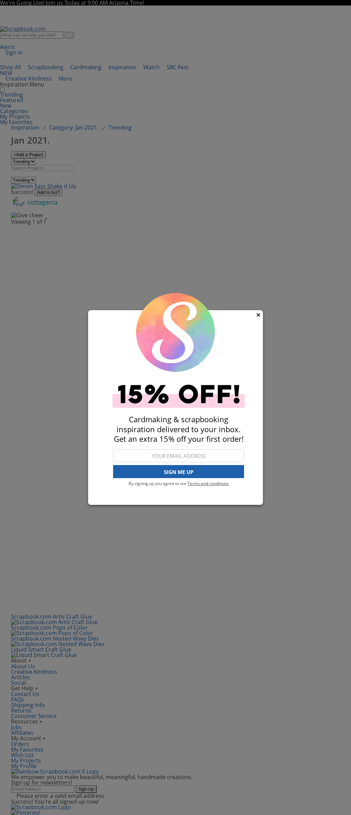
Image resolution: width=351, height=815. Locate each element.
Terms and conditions (208, 483)
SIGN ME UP (178, 472)
